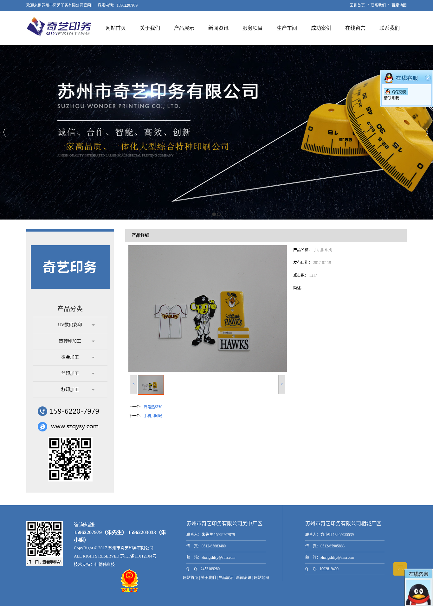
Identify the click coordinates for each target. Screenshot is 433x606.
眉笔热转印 (153, 407)
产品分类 (70, 308)
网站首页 (116, 28)
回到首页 (357, 5)
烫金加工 (70, 357)
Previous (5, 132)
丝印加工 (70, 373)
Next (426, 132)
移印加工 (70, 389)
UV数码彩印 (70, 324)
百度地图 (399, 5)
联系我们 (378, 5)
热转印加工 (70, 341)
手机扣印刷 (153, 416)
